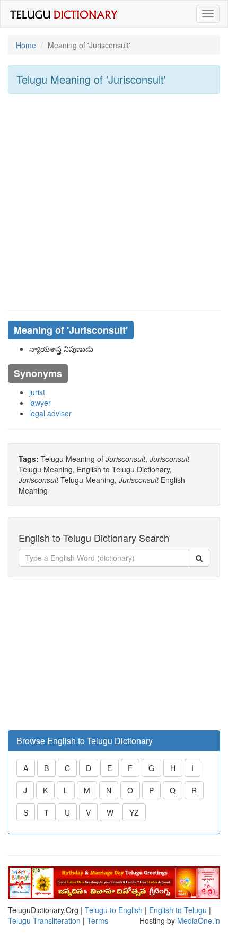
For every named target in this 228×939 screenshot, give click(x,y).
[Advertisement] (114, 202)
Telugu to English (114, 910)
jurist (37, 392)
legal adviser (50, 413)
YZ (134, 812)
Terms (97, 920)
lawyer (40, 402)
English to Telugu (178, 910)
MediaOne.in (198, 920)
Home (26, 45)
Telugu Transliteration (44, 920)
